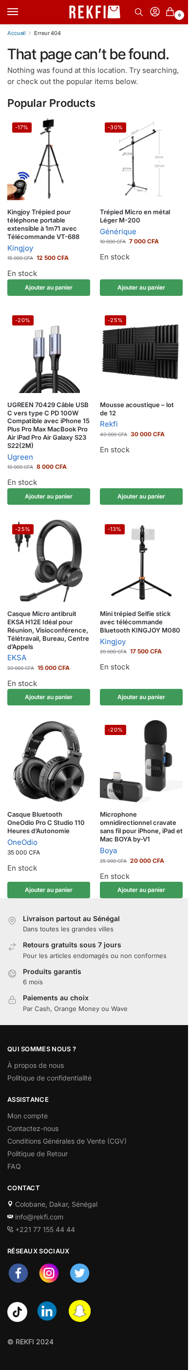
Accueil (16, 33)
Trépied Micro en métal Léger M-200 (135, 216)
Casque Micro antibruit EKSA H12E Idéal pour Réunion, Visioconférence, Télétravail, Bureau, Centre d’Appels (48, 630)
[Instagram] (49, 1281)
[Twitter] (80, 1281)
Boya (108, 850)
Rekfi (109, 423)
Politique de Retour (37, 1153)
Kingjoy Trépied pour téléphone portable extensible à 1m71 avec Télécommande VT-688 (43, 224)
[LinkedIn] (47, 1319)
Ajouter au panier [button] (49, 287)
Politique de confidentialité (49, 1078)
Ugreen (20, 457)
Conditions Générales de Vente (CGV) (67, 1141)
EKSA (16, 657)
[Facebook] (18, 1281)
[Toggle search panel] (139, 12)
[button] (172, 12)
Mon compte (27, 1116)
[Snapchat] (80, 1319)
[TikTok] (17, 1319)
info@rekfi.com (38, 1217)
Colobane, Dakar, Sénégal (55, 1204)
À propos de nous (35, 1065)
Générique (118, 231)
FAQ (14, 1166)
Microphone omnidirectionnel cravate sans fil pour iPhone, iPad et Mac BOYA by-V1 (141, 826)
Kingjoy (20, 248)
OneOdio (22, 842)
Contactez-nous (32, 1128)
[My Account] (155, 12)
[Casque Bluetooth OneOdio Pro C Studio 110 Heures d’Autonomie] (48, 761)
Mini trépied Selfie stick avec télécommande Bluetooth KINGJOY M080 (140, 622)
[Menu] (22, 12)
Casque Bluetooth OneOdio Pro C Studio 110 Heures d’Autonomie (46, 822)
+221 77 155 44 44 (44, 1229)
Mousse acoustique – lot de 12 (137, 409)
